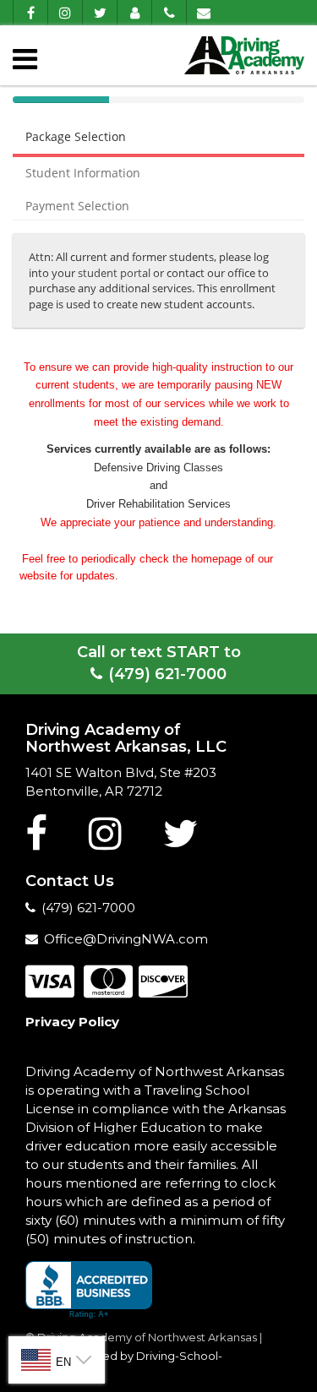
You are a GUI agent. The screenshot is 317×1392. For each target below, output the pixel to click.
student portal (114, 272)
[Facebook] (30, 12)
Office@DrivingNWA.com (126, 939)
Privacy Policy (72, 1022)
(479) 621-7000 (167, 674)
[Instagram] (64, 12)
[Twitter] (99, 12)
